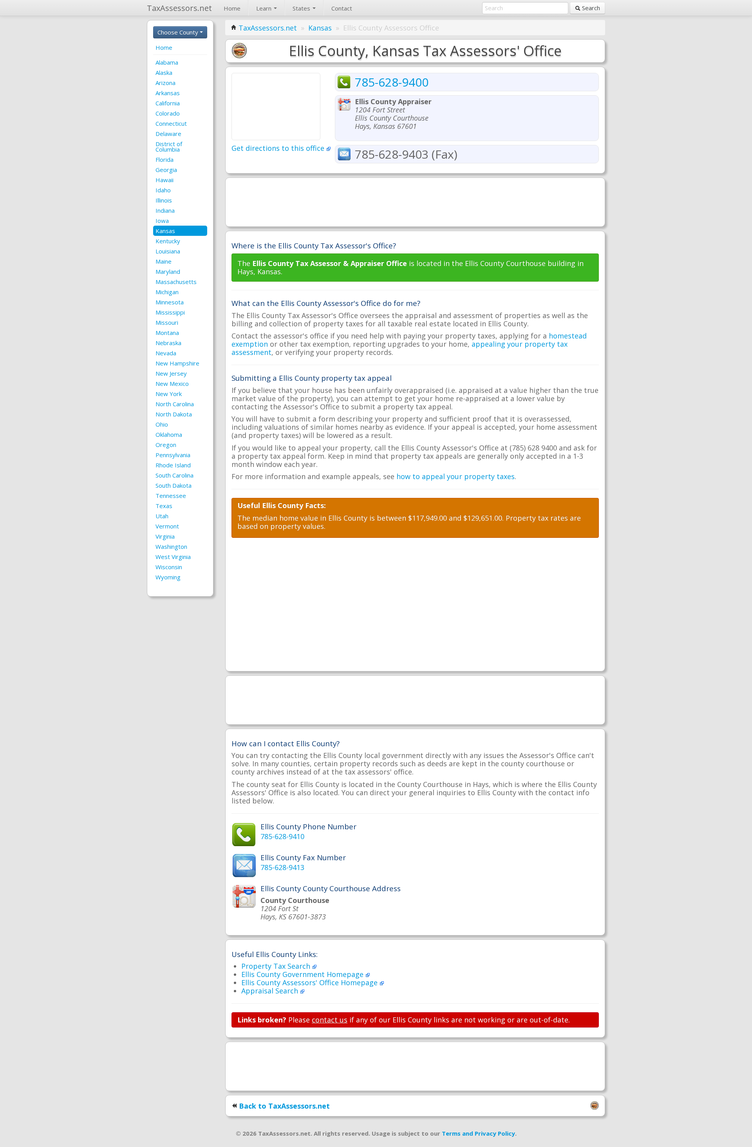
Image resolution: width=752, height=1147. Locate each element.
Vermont (167, 526)
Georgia (166, 170)
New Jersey (171, 373)
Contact (341, 8)
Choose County (178, 32)
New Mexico (172, 383)
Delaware (168, 133)
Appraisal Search (270, 990)
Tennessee (170, 495)
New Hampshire (177, 363)
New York (168, 394)
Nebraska (168, 343)
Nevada (165, 353)
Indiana (165, 210)
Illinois (163, 200)
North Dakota (173, 414)
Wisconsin (168, 567)
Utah (161, 516)
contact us (329, 1019)
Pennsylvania (172, 455)
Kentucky (167, 241)
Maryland (167, 271)
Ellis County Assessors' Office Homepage (310, 982)
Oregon (165, 445)
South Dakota (173, 485)
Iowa (162, 220)
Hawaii (164, 180)
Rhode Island (173, 465)
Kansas (165, 231)
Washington (171, 546)
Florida (164, 159)
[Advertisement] (415, 201)
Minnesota (169, 302)
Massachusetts (176, 282)
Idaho (163, 190)
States (302, 8)
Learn (264, 8)
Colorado (167, 113)
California (167, 103)
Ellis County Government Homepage (303, 974)
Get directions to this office (278, 148)
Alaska (163, 72)
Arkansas (167, 93)
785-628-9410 (282, 836)
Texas (163, 506)
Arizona (165, 83)
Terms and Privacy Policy (478, 1133)
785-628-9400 (391, 82)
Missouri (166, 322)
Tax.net (179, 8)
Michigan (167, 292)
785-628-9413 (282, 867)
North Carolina (174, 404)
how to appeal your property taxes (455, 476)
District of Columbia (168, 146)
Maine (163, 261)
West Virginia (173, 557)
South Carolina (174, 475)
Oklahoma (168, 434)
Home (232, 8)
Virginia (165, 536)
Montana (167, 333)
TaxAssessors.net (268, 28)
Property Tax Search (276, 966)
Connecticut (171, 123)
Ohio (161, 424)
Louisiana (167, 251)
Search (590, 8)
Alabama (166, 62)
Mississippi (170, 312)
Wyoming (168, 577)
